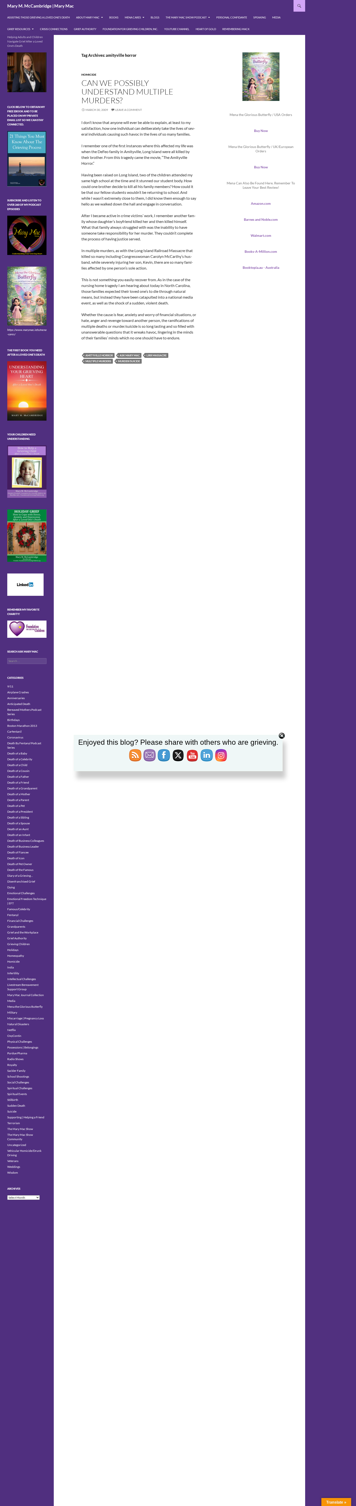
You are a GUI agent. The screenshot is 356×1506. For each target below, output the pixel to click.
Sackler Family (16, 1070)
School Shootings (18, 1076)
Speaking (259, 17)
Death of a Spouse (18, 823)
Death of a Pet (16, 806)
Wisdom (12, 1172)
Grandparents (16, 926)
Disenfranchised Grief (21, 881)
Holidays (12, 950)
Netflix (11, 1030)
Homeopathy (15, 956)
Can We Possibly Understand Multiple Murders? (127, 91)
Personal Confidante (231, 17)
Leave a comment (128, 110)
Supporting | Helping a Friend (25, 1117)
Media (276, 17)
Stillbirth (12, 1100)
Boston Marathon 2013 (22, 726)
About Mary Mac (88, 17)
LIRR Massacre (157, 355)
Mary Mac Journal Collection (25, 995)
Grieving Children (18, 944)
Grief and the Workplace (22, 932)
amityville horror (99, 355)
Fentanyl (12, 915)
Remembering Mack (235, 29)
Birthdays (13, 720)
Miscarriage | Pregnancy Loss (25, 1018)
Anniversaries (16, 698)
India (10, 967)
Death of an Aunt (18, 829)
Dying (11, 887)
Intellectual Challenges (21, 979)
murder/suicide (129, 361)
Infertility (13, 973)
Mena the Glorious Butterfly (25, 1006)
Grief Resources (18, 29)
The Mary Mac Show (20, 1129)
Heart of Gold (206, 29)
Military (12, 1012)
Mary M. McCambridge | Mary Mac (40, 5)
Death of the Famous (20, 870)
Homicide (88, 74)
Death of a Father (18, 776)
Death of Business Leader (23, 846)
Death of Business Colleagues (25, 841)
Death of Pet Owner (19, 864)
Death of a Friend (18, 782)
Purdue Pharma (17, 1053)
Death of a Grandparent (22, 788)
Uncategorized (16, 1145)
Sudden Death (16, 1105)
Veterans (12, 1161)
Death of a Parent (18, 800)
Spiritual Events (17, 1094)
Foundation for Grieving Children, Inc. (130, 29)
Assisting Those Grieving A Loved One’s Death (38, 17)
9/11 (10, 686)
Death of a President (20, 811)
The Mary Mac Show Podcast (186, 17)
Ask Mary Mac (130, 355)
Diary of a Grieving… (20, 875)
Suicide (11, 1111)
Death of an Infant (18, 835)
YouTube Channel (176, 29)
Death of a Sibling (18, 817)
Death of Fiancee (18, 852)
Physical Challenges (19, 1041)
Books (113, 17)
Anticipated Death (18, 704)
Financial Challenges (20, 921)
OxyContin (14, 1036)
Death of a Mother (18, 794)
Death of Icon (15, 858)
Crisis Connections (54, 29)
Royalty (12, 1065)
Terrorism (13, 1123)
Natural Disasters (18, 1024)
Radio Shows (15, 1059)
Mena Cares (133, 17)
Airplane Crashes (18, 692)
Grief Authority (85, 29)
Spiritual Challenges (19, 1088)
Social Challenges (18, 1082)
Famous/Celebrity (18, 909)
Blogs (155, 17)
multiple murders (98, 361)
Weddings (13, 1167)
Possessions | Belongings (22, 1047)
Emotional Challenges (21, 893)
